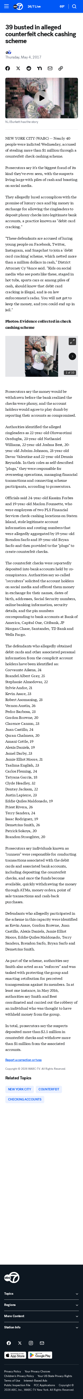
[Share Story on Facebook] (8, 68)
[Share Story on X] (18, 68)
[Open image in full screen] (72, 341)
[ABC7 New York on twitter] (19, 1343)
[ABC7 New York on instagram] (31, 1343)
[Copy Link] (61, 68)
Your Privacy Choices (37, 1371)
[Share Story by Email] (50, 68)
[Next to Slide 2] (72, 356)
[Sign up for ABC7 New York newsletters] (42, 1343)
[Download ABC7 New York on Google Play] (40, 1355)
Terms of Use (12, 1380)
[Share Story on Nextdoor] (39, 68)
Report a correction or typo (23, 1060)
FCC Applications (44, 1385)
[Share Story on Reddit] (29, 68)
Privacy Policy (12, 1371)
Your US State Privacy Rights (55, 1376)
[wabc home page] (11, 1277)
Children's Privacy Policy (19, 1376)
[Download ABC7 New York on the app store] (15, 1355)
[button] (6, 6)
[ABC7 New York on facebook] (8, 1343)
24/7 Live (34, 6)
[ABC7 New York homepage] (18, 6)
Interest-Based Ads (35, 1380)
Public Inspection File (17, 1385)
